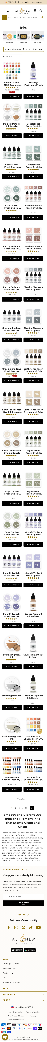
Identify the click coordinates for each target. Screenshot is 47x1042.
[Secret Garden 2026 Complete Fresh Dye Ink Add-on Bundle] (12, 70)
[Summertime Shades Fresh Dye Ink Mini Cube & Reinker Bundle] (12, 765)
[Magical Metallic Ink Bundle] (12, 112)
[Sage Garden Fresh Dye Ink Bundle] (12, 520)
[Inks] (10, 44)
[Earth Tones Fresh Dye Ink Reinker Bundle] (12, 398)
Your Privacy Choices (16, 1016)
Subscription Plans (11, 982)
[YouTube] (38, 929)
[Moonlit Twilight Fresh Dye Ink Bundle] (12, 602)
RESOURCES (9, 994)
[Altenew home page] (22, 11)
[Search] (4, 17)
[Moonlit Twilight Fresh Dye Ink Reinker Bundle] (12, 561)
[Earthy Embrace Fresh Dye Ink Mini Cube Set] (33, 234)
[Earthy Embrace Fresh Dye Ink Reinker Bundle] (12, 234)
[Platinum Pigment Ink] (12, 724)
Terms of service (32, 1012)
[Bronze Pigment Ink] (12, 643)
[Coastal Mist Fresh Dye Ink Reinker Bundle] (12, 152)
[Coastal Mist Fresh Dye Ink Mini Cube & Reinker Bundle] (33, 112)
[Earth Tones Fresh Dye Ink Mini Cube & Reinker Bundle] (33, 357)
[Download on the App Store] (17, 950)
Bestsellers (8, 973)
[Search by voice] (42, 17)
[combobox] (23, 17)
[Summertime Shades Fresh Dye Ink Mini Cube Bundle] (33, 724)
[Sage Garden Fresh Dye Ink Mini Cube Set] (33, 479)
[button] (5, 1037)
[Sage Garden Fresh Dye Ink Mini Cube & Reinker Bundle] (33, 438)
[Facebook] (9, 929)
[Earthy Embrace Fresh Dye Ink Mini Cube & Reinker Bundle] (33, 193)
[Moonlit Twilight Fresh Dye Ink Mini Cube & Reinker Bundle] (33, 520)
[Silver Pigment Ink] (12, 683)
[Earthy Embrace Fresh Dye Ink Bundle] (12, 275)
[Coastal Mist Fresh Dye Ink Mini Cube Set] (33, 152)
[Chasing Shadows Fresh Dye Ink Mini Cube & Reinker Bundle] (33, 275)
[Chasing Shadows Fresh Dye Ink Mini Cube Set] (33, 316)
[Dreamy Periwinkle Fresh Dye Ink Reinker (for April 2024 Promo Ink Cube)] (33, 70)
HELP (5, 989)
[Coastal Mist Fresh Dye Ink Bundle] (12, 193)
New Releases (9, 968)
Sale (5, 978)
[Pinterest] (23, 929)
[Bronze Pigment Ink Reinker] (33, 602)
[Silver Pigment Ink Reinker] (33, 643)
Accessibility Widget (16, 1020)
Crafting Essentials (11, 964)
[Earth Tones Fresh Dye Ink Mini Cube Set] (33, 398)
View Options (11, 96)
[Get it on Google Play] (30, 950)
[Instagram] (16, 929)
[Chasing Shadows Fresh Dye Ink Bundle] (12, 357)
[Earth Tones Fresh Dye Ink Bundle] (12, 438)
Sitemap (33, 1016)
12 (26, 808)
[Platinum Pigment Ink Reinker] (33, 683)
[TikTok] (31, 929)
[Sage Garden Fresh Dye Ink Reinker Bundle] (12, 479)
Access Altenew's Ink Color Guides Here (23, 49)
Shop (5, 959)
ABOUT (6, 1000)
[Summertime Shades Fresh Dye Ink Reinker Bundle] (33, 765)
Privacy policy (17, 1012)
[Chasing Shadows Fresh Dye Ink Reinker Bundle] (12, 316)
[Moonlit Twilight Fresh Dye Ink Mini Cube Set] (33, 561)
